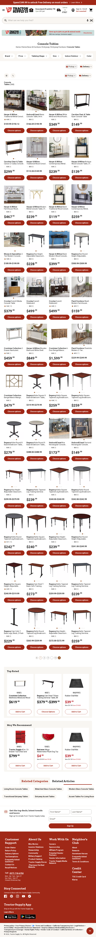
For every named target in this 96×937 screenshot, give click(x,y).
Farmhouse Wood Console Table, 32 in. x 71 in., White (14, 208)
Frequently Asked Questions (12, 861)
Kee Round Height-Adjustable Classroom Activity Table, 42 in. (81, 255)
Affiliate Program (56, 850)
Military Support (35, 856)
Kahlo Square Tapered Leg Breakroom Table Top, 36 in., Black (36, 538)
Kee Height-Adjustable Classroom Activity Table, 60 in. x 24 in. (13, 491)
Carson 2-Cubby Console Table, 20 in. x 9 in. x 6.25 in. (13, 163)
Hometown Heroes (80, 854)
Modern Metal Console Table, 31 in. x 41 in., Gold (36, 208)
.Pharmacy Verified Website (36, 866)
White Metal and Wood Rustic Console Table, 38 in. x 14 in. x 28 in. (59, 116)
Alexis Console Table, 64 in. (35, 116)
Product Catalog (35, 859)
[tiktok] (29, 896)
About (74, 848)
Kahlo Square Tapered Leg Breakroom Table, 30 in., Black (58, 396)
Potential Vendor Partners (56, 854)
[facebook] (5, 896)
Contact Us (9, 865)
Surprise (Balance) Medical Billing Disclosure (58, 927)
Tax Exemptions (11, 857)
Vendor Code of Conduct (50, 929)
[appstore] (11, 916)
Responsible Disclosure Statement (27, 927)
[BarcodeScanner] (91, 20)
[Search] (5, 20)
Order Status (10, 848)
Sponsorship (54, 847)
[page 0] (37, 658)
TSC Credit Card (79, 877)
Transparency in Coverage (13, 929)
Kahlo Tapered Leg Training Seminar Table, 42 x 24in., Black (81, 585)
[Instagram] (17, 896)
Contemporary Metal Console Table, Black (80, 208)
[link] (18, 47)
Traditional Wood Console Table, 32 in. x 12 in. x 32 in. (36, 163)
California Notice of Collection (71, 929)
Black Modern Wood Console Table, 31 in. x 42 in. (58, 255)
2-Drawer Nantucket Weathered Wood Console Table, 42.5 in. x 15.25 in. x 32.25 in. (14, 349)
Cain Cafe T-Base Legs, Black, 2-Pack (13, 632)
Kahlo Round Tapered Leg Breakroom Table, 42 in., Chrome (36, 632)
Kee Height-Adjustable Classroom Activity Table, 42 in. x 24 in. (36, 255)
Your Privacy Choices (23, 925)
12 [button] (55, 658)
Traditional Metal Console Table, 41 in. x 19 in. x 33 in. (14, 116)
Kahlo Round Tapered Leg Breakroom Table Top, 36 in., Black (13, 538)
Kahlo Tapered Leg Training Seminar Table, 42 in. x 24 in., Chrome (35, 491)
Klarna (75, 880)
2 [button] (44, 658)
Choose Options (48, 712)
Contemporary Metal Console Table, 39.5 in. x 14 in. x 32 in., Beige (58, 163)
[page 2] (59, 658)
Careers (52, 844)
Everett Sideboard (32, 302)
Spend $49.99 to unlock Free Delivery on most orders (40, 2)
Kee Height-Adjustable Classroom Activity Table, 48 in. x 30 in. (58, 632)
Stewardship (33, 850)
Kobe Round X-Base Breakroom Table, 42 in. (36, 444)
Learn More (75, 3)
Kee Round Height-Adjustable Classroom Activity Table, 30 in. (81, 538)
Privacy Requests (10, 931)
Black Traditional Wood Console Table (59, 208)
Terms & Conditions (80, 862)
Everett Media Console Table (13, 302)
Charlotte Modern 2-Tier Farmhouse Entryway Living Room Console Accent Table (82, 349)
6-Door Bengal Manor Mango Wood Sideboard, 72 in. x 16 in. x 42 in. (58, 349)
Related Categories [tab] (35, 781)
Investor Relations (36, 847)
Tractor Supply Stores (37, 862)
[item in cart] (91, 10)
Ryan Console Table (81, 116)
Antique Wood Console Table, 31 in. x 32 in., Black (81, 163)
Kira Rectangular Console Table (57, 444)
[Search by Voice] (87, 20)
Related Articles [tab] (63, 781)
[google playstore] (28, 916)
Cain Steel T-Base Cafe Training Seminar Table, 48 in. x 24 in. (36, 585)
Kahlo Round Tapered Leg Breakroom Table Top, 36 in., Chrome (81, 491)
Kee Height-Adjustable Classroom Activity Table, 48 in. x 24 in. (58, 538)
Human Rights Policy (32, 929)
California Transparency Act (63, 925)
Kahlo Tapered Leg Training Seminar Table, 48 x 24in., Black (81, 632)
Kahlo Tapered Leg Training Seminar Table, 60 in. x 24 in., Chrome (58, 585)
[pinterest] (11, 896)
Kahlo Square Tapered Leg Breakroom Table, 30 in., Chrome (81, 396)
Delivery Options (12, 854)
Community (33, 853)
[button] (81, 2)
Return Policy (10, 851)
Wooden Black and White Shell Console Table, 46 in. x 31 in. (36, 349)
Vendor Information (57, 858)
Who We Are (33, 844)
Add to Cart (20, 712)
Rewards (75, 851)
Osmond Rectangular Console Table (81, 444)
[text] (73, 47)
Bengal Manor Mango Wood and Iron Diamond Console (13, 396)
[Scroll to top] (90, 930)
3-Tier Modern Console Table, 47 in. (13, 255)
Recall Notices (11, 868)
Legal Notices (79, 925)
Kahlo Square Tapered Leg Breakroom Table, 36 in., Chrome (58, 491)
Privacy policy (9, 925)
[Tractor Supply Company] (17, 10)
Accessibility (8, 927)
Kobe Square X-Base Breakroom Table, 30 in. (36, 396)
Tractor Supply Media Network (58, 862)
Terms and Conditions (43, 925)
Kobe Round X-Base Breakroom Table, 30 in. (13, 444)
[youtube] (23, 896)
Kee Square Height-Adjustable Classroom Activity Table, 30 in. (14, 585)
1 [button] (40, 658)
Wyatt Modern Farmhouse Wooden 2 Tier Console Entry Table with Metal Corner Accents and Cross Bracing (82, 302)
